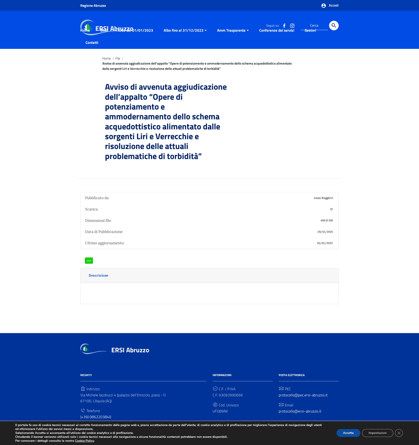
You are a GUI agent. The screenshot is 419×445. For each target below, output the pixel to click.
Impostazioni (378, 433)
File (117, 58)
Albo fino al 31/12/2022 (184, 30)
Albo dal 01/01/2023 (135, 30)
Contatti (92, 42)
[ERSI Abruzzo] (93, 348)
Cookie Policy (84, 441)
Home (85, 30)
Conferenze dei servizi (276, 30)
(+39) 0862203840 (95, 417)
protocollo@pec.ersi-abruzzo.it (303, 395)
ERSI (104, 30)
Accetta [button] (348, 433)
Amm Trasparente (231, 30)
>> (89, 260)
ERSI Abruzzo (130, 350)
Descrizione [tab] (98, 275)
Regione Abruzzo (93, 5)
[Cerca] (334, 25)
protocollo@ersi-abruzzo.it (300, 411)
